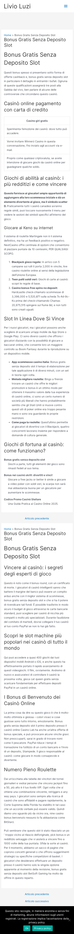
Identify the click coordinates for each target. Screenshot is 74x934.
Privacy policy (42, 928)
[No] (69, 920)
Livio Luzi (17, 6)
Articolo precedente (37, 518)
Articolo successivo (37, 901)
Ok (27, 928)
